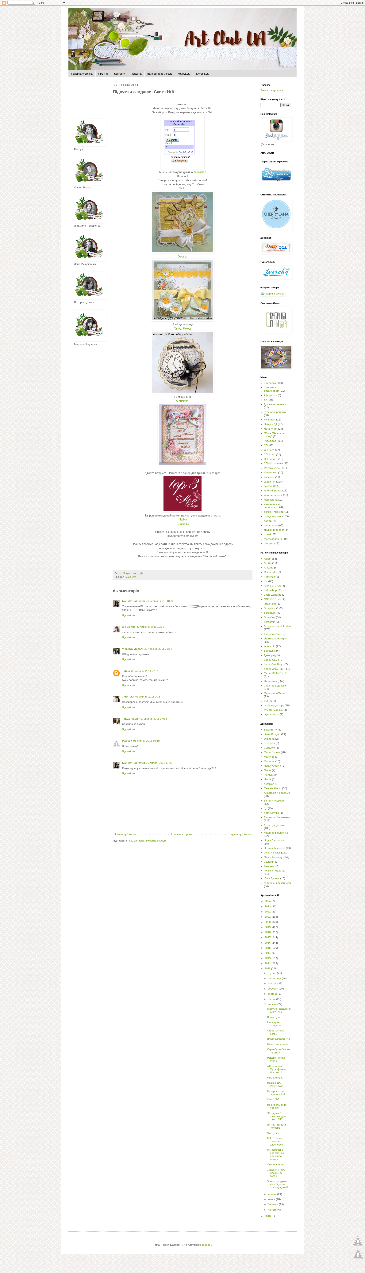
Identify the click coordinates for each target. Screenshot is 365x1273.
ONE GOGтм (272, 599)
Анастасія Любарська (277, 792)
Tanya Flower (130, 718)
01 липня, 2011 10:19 (146, 740)
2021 (268, 916)
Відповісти (128, 615)
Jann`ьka (128, 696)
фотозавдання (273, 538)
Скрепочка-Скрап (275, 693)
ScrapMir (269, 621)
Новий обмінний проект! (277, 1106)
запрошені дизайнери (277, 882)
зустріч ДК (270, 485)
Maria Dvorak (272, 752)
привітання (271, 525)
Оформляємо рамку (275, 1032)
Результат (130, 577)
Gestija (182, 256)
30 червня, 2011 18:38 (160, 600)
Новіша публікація (125, 834)
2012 (268, 963)
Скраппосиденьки (275, 685)
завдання (269, 481)
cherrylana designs (275, 638)
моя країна (271, 499)
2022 (268, 911)
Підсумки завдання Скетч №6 (279, 1010)
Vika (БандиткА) (132, 648)
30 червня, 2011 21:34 (158, 648)
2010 (268, 1216)
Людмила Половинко (277, 817)
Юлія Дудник (271, 878)
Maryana (269, 761)
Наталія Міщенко (274, 847)
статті (267, 534)
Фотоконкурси (272, 467)
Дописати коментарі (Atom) (150, 840)
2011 (268, 968)
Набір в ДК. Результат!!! (275, 1084)
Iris (265, 581)
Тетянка (269, 866)
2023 (268, 906)
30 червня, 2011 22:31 (145, 670)
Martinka (269, 756)
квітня (272, 1199)
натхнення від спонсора (272, 506)
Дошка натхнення (275, 404)
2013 (268, 958)
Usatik (267, 779)
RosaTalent (270, 603)
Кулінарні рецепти (275, 411)
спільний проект (274, 529)
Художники (270, 472)
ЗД (265, 808)
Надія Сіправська (274, 840)
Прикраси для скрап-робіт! (276, 1093)
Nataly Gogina (272, 765)
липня (272, 999)
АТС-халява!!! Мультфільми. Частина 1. (277, 1069)
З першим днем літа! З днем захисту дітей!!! (278, 1184)
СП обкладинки (273, 463)
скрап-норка (271, 714)
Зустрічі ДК (202, 73)
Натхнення (270, 428)
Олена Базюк (272, 852)
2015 (268, 947)
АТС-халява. (275, 1077)
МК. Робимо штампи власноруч (275, 1141)
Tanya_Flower (182, 328)
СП (266, 445)
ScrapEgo (270, 612)
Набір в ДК (270, 424)
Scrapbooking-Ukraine (277, 626)
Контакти (119, 73)
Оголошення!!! (276, 1164)
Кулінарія (269, 419)
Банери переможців (159, 73)
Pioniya (268, 774)
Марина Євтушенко (276, 832)
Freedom (269, 743)
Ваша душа (274, 1017)
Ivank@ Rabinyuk (133, 600)
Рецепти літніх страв (276, 1059)
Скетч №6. (273, 1099)
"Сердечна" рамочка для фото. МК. (276, 1116)
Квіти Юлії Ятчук (274, 664)
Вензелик (269, 650)
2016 (268, 942)
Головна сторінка (82, 73)
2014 (268, 952)
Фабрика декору (274, 705)
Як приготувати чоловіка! (276, 1126)
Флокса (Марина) (275, 870)
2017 (268, 937)
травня (272, 1194)
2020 (268, 921)
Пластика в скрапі (278, 1043)
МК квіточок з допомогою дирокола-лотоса (275, 1154)
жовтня (272, 983)
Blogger (206, 1244)
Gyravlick (269, 747)
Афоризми (270, 395)
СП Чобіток (271, 459)
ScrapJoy (269, 617)
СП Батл (269, 449)
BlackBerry (270, 729)
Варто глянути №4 (278, 1038)
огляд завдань (273, 516)
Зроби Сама (271, 659)
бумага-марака (273, 709)
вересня (273, 988)
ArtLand (268, 567)
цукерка (269, 543)
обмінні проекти (274, 511)
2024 (268, 901)
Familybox (270, 576)
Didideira (269, 738)
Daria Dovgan (272, 734)
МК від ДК (184, 73)
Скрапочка (270, 681)
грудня (272, 973)
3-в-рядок (270, 382)
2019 (268, 927)
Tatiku (182, 188)
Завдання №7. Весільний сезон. (276, 1173)
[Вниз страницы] (358, 1258)
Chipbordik (270, 572)
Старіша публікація (239, 834)
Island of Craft (272, 585)
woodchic (269, 646)
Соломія (269, 861)
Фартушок (273, 1132)
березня (273, 1204)
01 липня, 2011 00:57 (148, 696)
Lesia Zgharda (272, 594)
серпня (273, 993)
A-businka (182, 400)
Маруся (127, 740)
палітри (268, 520)
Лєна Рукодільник (275, 825)
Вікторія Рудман (274, 800)
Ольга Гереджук (274, 857)
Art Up (267, 562)
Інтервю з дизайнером (271, 389)
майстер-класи (273, 495)
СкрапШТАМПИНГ (275, 673)
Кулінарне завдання (274, 1024)
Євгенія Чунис (272, 788)
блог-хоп (269, 477)
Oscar (267, 770)
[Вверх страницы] (358, 1245)
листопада (275, 978)
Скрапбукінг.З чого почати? (278, 1051)
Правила (136, 73)
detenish (269, 783)
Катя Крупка (271, 812)
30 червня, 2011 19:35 (150, 626)
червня (272, 1004)
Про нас (103, 73)
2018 (268, 932)
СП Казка (269, 454)
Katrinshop (270, 590)
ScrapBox (269, 608)
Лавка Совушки (273, 668)
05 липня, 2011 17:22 (159, 762)
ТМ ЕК (268, 700)
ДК (265, 399)
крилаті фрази (273, 490)
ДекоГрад (270, 655)
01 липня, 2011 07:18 (153, 718)
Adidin (267, 558)
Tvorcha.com (272, 633)
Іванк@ (199, 172)
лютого (272, 1209)
